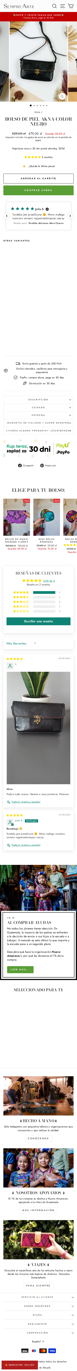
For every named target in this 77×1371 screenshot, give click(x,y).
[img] (15, 659)
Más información (38, 1210)
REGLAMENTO (37, 1324)
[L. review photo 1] (38, 728)
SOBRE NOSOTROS (37, 1306)
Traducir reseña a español (25, 802)
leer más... (20, 969)
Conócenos (38, 1138)
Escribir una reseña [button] (38, 621)
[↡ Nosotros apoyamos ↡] (38, 1168)
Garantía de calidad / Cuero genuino (38, 422)
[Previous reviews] (6, 215)
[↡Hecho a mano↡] (38, 1095)
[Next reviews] (70, 215)
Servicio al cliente (38, 1297)
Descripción (38, 399)
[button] (33, 157)
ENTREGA (38, 415)
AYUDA (37, 1314)
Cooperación (37, 1332)
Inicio (37, 112)
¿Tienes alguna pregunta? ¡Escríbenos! (38, 430)
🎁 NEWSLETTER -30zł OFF (19, 1364)
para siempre (38, 1285)
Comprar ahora (38, 190)
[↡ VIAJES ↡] (38, 1239)
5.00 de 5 (49, 581)
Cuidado (38, 407)
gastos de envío (35, 137)
